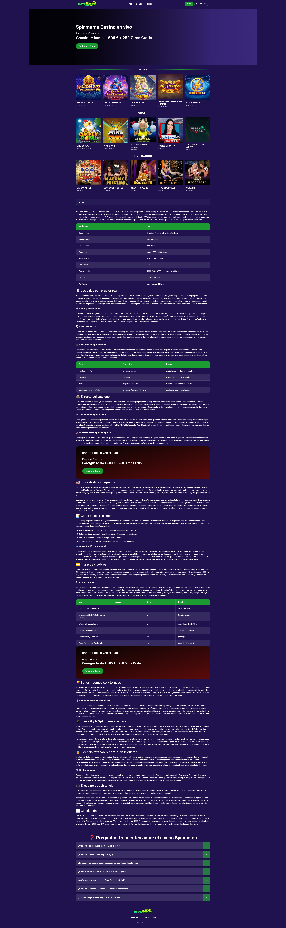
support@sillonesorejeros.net (143, 917)
